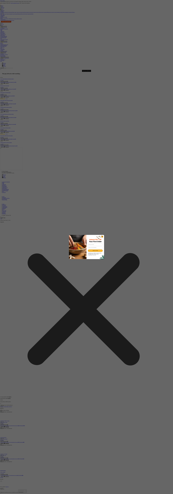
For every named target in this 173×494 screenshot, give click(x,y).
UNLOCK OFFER (95, 250)
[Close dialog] (102, 237)
